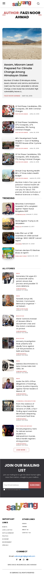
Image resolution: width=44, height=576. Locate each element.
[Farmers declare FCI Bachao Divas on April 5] (8, 253)
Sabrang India (21, 371)
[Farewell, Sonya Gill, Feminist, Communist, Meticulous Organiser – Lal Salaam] (8, 300)
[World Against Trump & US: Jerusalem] (8, 224)
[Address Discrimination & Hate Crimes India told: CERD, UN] (8, 365)
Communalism (20, 214)
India (18, 273)
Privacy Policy (24, 489)
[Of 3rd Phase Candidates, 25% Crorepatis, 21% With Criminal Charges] (8, 111)
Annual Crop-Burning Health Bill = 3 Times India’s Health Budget (27, 173)
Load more (20, 450)
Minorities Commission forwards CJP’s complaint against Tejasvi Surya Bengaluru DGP (26, 207)
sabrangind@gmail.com (24, 556)
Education (20, 316)
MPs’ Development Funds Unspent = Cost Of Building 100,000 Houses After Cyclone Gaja (28, 142)
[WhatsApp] (24, 559)
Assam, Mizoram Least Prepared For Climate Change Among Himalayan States (18, 70)
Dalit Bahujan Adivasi (24, 426)
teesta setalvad (22, 309)
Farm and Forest (21, 256)
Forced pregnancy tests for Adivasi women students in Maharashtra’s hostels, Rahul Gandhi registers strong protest (26, 435)
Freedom (18, 226)
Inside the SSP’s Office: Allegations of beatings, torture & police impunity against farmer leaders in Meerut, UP (27, 386)
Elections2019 (8, 116)
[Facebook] (17, 559)
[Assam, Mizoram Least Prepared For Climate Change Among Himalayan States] (22, 43)
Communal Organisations (26, 401)
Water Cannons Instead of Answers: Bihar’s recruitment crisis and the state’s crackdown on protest (26, 324)
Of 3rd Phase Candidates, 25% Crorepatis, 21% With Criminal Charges (28, 108)
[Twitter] (20, 559)
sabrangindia (21, 289)
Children (18, 244)
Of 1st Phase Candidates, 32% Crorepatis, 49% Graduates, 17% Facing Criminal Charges (28, 156)
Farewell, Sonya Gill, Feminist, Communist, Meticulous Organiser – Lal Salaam (26, 302)
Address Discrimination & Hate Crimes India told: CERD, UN (27, 366)
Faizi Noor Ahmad (12, 96)
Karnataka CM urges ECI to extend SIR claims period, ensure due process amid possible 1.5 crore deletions (27, 281)
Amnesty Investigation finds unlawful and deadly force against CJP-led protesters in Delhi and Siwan (26, 346)
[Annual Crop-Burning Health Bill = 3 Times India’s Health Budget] (8, 175)
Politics (5, 148)
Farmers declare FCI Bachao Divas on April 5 (27, 251)
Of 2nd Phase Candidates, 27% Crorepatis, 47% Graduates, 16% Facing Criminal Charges (26, 126)
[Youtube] (27, 559)
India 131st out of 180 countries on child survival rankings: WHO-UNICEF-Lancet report (28, 237)
